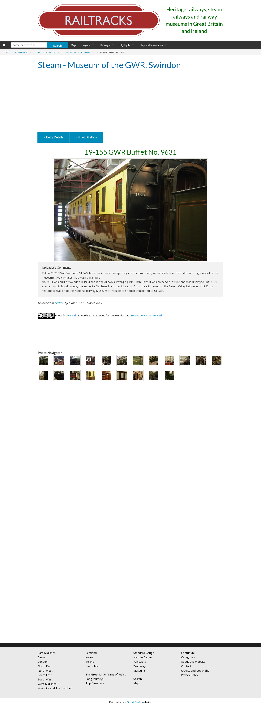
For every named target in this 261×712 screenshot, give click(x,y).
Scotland (91, 653)
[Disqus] (130, 589)
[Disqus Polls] (130, 494)
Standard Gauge (143, 653)
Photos (85, 52)
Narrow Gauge (142, 657)
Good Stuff (134, 702)
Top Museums (95, 683)
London (43, 661)
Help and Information (151, 45)
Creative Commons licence (145, 315)
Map (73, 45)
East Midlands (47, 653)
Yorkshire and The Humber (55, 688)
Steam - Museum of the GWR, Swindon (54, 52)
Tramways (140, 666)
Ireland (90, 661)
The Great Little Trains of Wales (106, 674)
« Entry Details (53, 137)
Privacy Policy (189, 675)
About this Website (193, 661)
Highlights (124, 45)
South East (45, 675)
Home (6, 52)
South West (21, 52)
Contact (186, 666)
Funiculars (139, 661)
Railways (105, 45)
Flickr (58, 303)
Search (137, 679)
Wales (89, 657)
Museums (139, 670)
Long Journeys (95, 679)
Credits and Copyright (195, 670)
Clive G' (70, 315)
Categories (188, 657)
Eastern (42, 657)
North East (45, 666)
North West (45, 670)
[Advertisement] (130, 101)
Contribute (188, 653)
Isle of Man (93, 666)
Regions (85, 45)
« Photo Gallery (86, 137)
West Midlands (47, 684)
